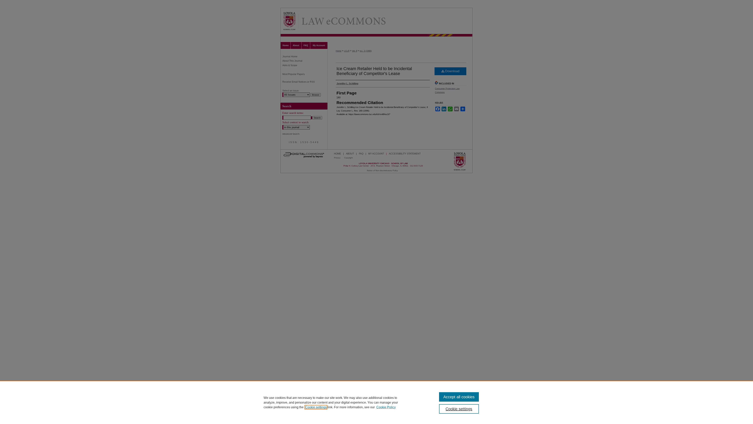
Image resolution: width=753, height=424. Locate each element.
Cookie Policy (386, 407)
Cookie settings (316, 407)
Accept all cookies (459, 397)
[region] (376, 402)
